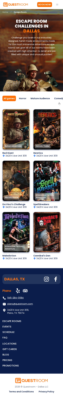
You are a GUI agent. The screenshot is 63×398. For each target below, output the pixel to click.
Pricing (7, 360)
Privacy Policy (46, 391)
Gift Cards (9, 349)
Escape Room (20, 12)
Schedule (8, 332)
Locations (9, 343)
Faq (4, 337)
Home (5, 12)
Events (6, 326)
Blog (5, 354)
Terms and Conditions (21, 391)
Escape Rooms (11, 321)
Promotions (10, 365)
